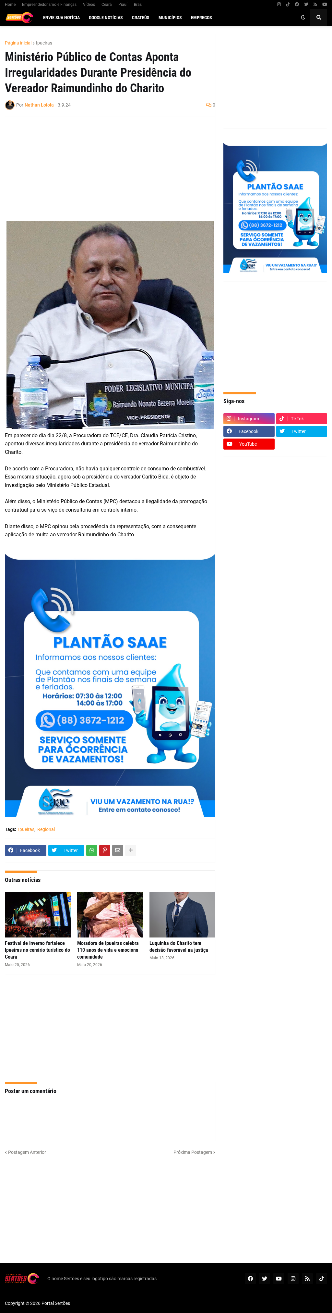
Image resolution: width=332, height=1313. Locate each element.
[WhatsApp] (91, 850)
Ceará (106, 4)
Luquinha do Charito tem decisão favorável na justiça (178, 946)
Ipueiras (44, 43)
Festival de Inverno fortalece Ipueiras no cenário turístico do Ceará (37, 950)
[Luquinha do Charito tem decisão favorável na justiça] (182, 914)
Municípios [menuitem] (170, 17)
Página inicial (18, 43)
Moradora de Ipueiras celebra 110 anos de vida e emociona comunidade (108, 950)
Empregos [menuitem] (201, 17)
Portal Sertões (56, 1303)
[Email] (117, 850)
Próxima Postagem (192, 1152)
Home (10, 4)
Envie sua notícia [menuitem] (61, 17)
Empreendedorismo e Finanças (49, 4)
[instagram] (279, 4)
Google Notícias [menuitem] (106, 17)
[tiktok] (288, 4)
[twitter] (306, 4)
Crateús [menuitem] (140, 17)
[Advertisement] (103, 168)
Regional (46, 829)
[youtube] (324, 4)
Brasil (139, 4)
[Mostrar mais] (130, 850)
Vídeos (89, 4)
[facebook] (297, 4)
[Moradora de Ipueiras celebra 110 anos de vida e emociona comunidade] (110, 914)
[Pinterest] (104, 850)
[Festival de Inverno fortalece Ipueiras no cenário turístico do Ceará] (38, 914)
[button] (303, 17)
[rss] (315, 4)
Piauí (122, 4)
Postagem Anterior (27, 1152)
